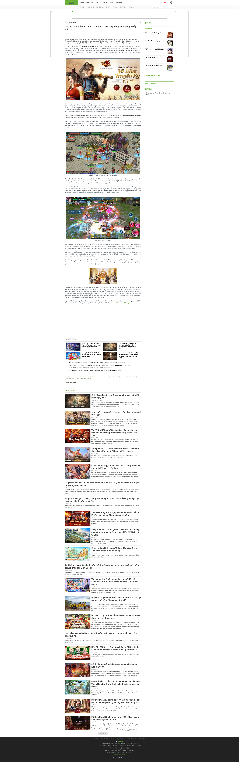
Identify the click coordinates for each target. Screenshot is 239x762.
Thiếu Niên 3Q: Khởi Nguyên (153, 33)
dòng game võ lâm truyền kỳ (84, 378)
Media (98, 2)
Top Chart (119, 2)
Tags (67, 377)
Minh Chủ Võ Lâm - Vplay (152, 41)
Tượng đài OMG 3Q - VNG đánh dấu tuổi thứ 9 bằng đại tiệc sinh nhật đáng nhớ (91, 354)
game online (72, 377)
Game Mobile (121, 739)
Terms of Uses (117, 754)
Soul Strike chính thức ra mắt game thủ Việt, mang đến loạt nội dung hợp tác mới (91, 370)
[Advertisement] (103, 321)
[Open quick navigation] (140, 21)
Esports (142, 739)
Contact (120, 757)
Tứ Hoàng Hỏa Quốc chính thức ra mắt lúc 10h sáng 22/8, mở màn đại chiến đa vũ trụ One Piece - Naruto (115, 582)
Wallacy (131, 7)
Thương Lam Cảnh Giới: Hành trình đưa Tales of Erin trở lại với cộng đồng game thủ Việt (91, 345)
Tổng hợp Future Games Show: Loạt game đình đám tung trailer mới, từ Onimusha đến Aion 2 (95, 365)
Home (96, 739)
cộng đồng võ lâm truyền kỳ (113, 377)
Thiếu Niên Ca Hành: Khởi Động (154, 49)
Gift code (89, 2)
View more (102, 733)
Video (112, 739)
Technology (108, 2)
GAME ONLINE (90, 7)
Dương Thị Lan (68, 33)
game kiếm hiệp (80, 377)
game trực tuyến (124, 377)
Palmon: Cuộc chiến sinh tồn (153, 65)
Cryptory (123, 7)
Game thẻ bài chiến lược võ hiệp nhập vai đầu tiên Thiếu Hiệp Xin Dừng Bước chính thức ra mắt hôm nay (115, 684)
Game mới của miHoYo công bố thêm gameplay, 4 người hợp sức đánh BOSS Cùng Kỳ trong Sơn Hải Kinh (128, 355)
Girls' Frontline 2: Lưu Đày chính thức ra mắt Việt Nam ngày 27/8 (86, 368)
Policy (124, 754)
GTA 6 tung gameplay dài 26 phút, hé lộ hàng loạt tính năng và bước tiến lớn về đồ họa (92, 362)
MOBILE (82, 7)
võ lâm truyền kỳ (89, 377)
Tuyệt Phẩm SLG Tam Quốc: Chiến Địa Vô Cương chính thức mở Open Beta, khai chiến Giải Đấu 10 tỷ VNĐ (115, 532)
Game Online (132, 739)
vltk (105, 377)
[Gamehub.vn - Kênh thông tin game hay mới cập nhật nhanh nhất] (71, 2)
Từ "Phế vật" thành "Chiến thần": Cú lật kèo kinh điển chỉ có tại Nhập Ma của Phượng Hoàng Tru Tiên (114, 432)
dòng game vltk (72, 378)
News (82, 2)
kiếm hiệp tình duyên (98, 377)
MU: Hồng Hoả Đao (150, 57)
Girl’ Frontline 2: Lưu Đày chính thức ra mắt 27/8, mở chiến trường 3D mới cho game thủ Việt (128, 346)
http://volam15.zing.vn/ (123, 303)
